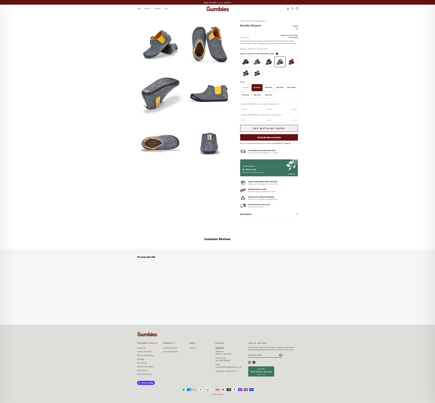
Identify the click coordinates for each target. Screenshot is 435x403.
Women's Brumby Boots (255, 21)
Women (147, 8)
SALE (166, 8)
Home (242, 21)
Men (139, 8)
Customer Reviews (170, 348)
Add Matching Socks (269, 128)
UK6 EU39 (279, 87)
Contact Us (141, 348)
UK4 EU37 (257, 87)
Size (242, 82)
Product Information (145, 351)
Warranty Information (145, 366)
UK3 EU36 (245, 87)
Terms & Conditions (144, 374)
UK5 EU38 (268, 87)
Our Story (192, 348)
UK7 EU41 (245, 95)
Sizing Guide (142, 363)
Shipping (140, 359)
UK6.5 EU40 (291, 87)
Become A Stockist (170, 351)
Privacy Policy (142, 370)
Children (157, 8)
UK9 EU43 (268, 95)
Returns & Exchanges (145, 355)
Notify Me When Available (269, 137)
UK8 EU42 (257, 95)
